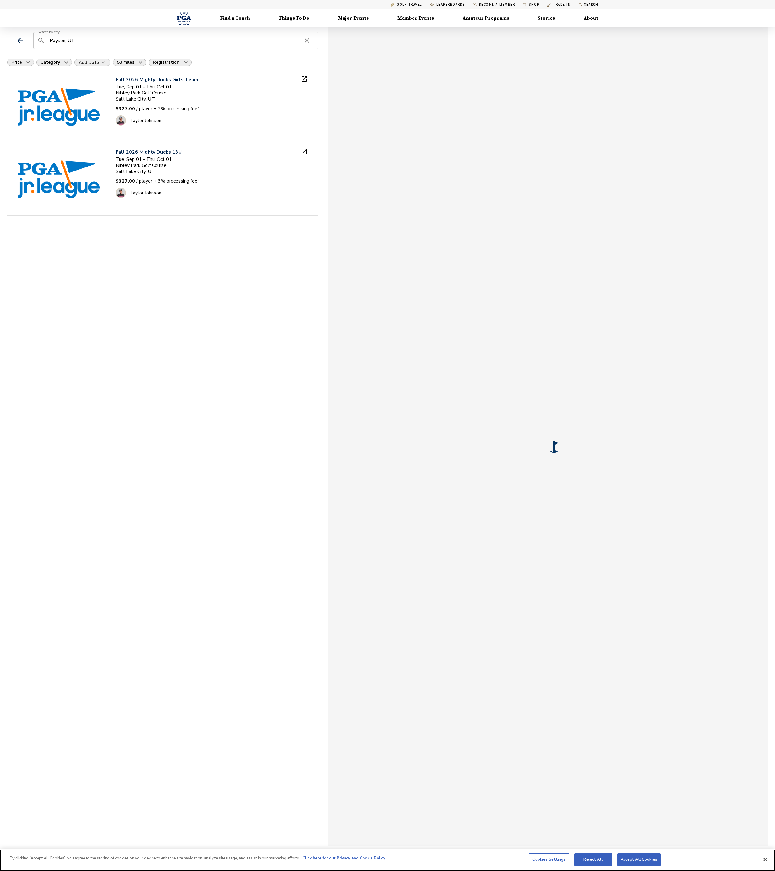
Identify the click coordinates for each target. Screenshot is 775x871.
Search (591, 4)
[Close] (765, 859)
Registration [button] (166, 62)
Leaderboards (450, 5)
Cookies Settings (549, 859)
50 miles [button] (125, 62)
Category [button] (50, 62)
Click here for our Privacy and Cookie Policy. (344, 858)
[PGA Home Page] (184, 18)
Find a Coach (235, 18)
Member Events (415, 18)
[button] (554, 447)
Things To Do (294, 18)
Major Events (353, 18)
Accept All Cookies (639, 859)
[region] (387, 860)
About (591, 18)
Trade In (559, 5)
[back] (20, 41)
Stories (546, 18)
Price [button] (17, 62)
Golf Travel (409, 5)
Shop (531, 5)
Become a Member (497, 5)
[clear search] (307, 40)
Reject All (592, 859)
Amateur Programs (486, 18)
